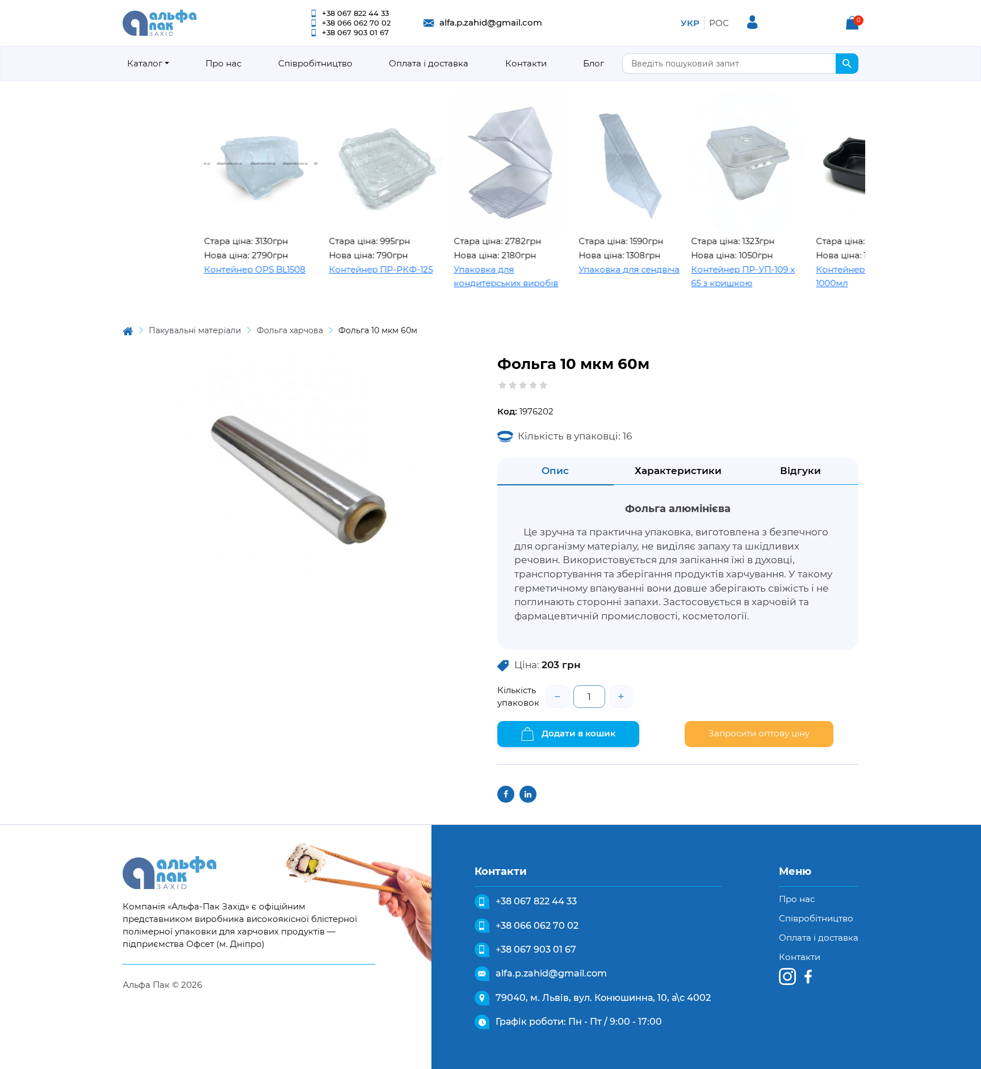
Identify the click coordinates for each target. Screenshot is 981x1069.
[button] (852, 23)
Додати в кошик (577, 733)
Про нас (223, 63)
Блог (593, 63)
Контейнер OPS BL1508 (227, 269)
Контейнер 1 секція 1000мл (830, 276)
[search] (847, 63)
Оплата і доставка (428, 63)
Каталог (144, 63)
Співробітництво (315, 63)
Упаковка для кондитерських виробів (478, 276)
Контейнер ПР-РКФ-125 (353, 269)
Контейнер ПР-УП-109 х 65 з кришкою (715, 276)
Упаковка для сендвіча (601, 269)
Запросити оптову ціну (759, 733)
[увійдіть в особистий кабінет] (752, 22)
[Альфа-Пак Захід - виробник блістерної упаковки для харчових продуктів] (159, 21)
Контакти (526, 63)
